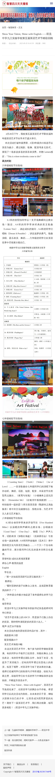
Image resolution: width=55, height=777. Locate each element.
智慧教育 (12, 27)
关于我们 (7, 764)
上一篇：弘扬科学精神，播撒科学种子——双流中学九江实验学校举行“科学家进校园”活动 (27, 732)
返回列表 (8, 750)
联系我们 (35, 764)
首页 (4, 27)
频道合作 (21, 764)
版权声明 (7, 768)
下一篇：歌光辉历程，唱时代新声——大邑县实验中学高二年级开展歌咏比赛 (27, 742)
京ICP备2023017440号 (41, 772)
